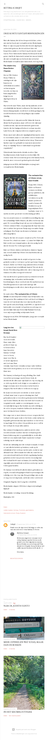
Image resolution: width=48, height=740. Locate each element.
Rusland (22, 513)
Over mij (20, 20)
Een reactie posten (15, 715)
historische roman (9, 513)
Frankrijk (22, 510)
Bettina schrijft (13, 8)
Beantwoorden (16, 558)
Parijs (17, 513)
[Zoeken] (43, 3)
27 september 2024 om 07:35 (25, 524)
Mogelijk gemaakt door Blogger (26, 729)
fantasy (16, 510)
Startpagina (9, 20)
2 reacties (12, 609)
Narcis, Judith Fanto (17, 605)
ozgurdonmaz (32, 733)
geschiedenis (29, 510)
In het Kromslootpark (18, 711)
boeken (10, 510)
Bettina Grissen (23, 533)
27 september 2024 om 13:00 (27, 535)
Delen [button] (5, 507)
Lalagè (13, 524)
